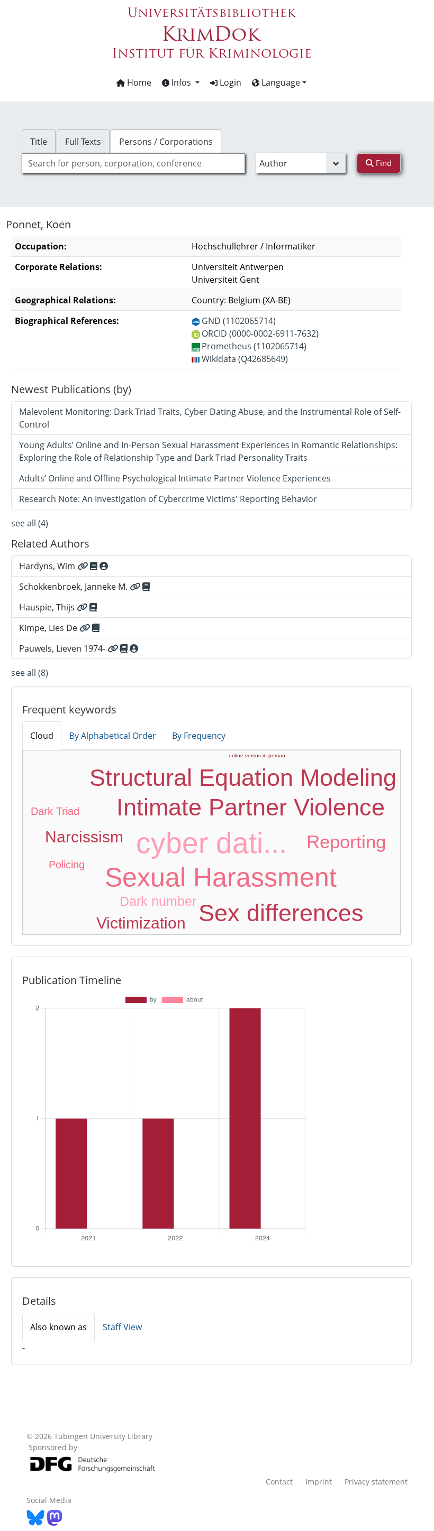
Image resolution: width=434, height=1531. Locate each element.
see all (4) (29, 523)
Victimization (141, 923)
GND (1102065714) (239, 321)
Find (383, 162)
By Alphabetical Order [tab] (112, 735)
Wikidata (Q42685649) (245, 359)
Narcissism (84, 837)
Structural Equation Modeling (242, 777)
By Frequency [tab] (198, 735)
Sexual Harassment (221, 877)
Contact (279, 1482)
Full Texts (83, 141)
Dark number (158, 901)
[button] (181, 82)
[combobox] (133, 163)
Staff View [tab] (122, 1327)
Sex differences (281, 912)
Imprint (318, 1482)
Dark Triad (55, 811)
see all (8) (29, 673)
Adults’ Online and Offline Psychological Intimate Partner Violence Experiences (175, 478)
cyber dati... (211, 843)
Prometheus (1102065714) (254, 346)
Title (38, 141)
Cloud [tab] (41, 735)
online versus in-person (257, 755)
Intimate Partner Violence (250, 807)
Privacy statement (376, 1482)
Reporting (346, 841)
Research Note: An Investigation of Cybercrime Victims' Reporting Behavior (168, 499)
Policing (67, 864)
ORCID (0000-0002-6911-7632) (260, 333)
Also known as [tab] (58, 1327)
